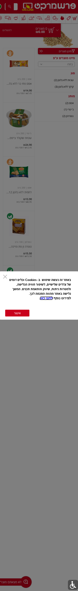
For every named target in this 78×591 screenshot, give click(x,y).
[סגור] (5, 277)
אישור (17, 313)
